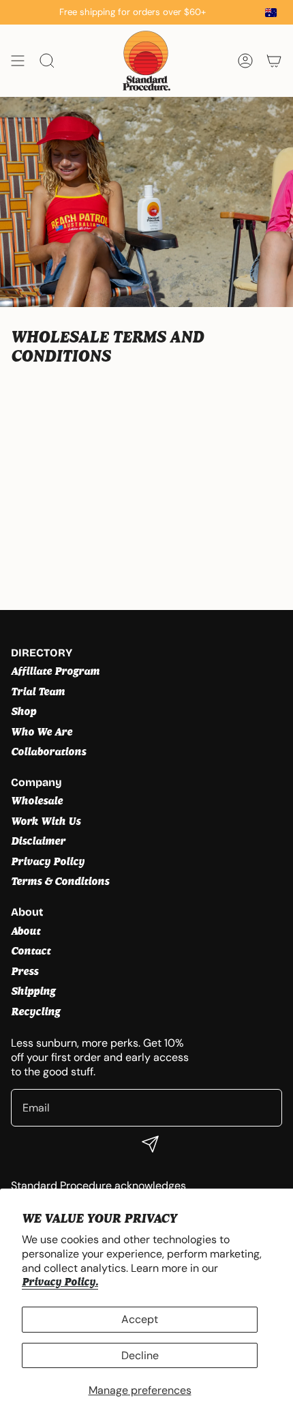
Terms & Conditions (60, 881)
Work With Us (45, 821)
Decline (140, 1355)
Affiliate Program (55, 671)
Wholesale (37, 800)
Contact (30, 950)
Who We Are (41, 731)
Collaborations (48, 751)
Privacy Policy (47, 861)
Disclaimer (38, 840)
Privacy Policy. (60, 1281)
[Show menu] (17, 61)
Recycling (35, 1011)
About (25, 931)
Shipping (33, 991)
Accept (139, 1319)
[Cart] (274, 61)
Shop (23, 711)
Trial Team (38, 691)
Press (24, 971)
